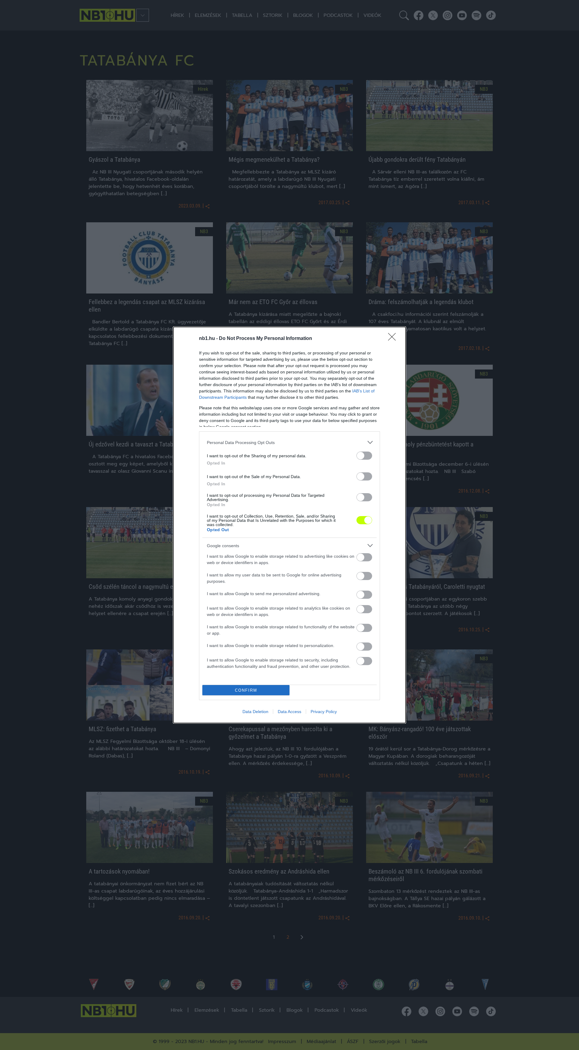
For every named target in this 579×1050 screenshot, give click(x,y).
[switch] (364, 456)
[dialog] (289, 525)
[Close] (394, 338)
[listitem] (289, 442)
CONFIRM (246, 690)
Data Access (289, 711)
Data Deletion (255, 711)
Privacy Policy (324, 711)
